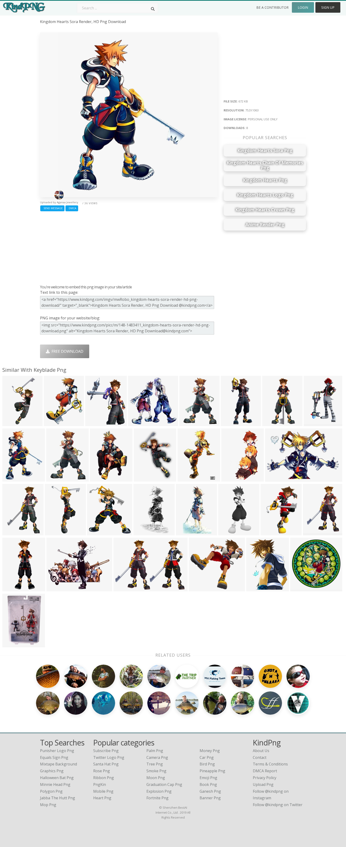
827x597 (122, 588)
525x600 (95, 532)
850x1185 (143, 478)
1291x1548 (96, 423)
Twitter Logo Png (108, 757)
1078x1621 (314, 423)
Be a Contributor (272, 7)
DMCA (71, 208)
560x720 (52, 423)
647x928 (311, 532)
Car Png (207, 757)
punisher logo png (57, 750)
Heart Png (102, 797)
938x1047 (198, 588)
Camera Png (157, 757)
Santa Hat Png (106, 764)
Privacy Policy (264, 777)
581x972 (53, 532)
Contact (259, 757)
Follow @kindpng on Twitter (277, 804)
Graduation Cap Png (164, 784)
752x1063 (12, 478)
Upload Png (263, 784)
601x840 (54, 478)
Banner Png (210, 797)
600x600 (11, 644)
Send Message (52, 208)
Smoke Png (156, 770)
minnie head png (55, 784)
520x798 (269, 532)
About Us (261, 750)
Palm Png (154, 750)
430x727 (230, 478)
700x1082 (189, 423)
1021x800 (137, 423)
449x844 (11, 423)
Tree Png (154, 764)
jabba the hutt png (57, 797)
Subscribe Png (106, 750)
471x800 (184, 532)
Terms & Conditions (270, 764)
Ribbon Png (103, 777)
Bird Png (207, 764)
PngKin (99, 784)
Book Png (208, 784)
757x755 (299, 588)
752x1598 (230, 423)
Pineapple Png (212, 770)
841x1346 (143, 532)
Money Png (210, 750)
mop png (48, 804)
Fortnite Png (157, 797)
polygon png (51, 791)
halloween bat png (57, 777)
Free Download (66, 351)
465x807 (271, 423)
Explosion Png (159, 791)
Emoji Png (208, 777)
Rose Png (101, 770)
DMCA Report (265, 770)
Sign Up (327, 7)
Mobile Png (103, 791)
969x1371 (12, 532)
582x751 (255, 588)
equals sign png (54, 757)
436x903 (227, 532)
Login (303, 7)
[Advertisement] (129, 247)
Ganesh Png (210, 791)
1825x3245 (13, 588)
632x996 (186, 478)
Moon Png (155, 777)
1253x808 (274, 478)
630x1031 (99, 478)
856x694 (55, 588)
